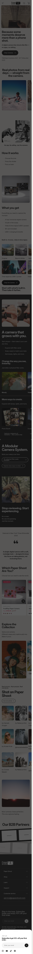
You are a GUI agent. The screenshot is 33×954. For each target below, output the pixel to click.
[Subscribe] (26, 945)
